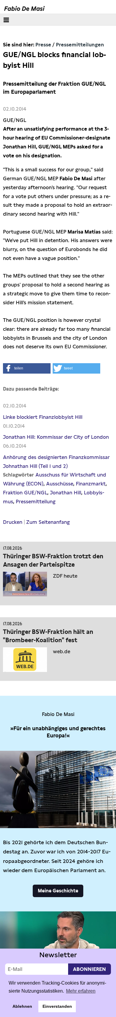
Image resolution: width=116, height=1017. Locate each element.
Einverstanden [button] (57, 1006)
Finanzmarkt (91, 484)
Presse (43, 45)
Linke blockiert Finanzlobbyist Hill (42, 417)
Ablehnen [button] (22, 1006)
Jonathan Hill (65, 493)
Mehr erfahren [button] (80, 991)
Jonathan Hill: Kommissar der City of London (56, 437)
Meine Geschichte (58, 891)
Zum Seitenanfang (48, 522)
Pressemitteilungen (80, 45)
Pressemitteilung (36, 501)
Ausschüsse (59, 484)
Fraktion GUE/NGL (25, 493)
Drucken (12, 522)
